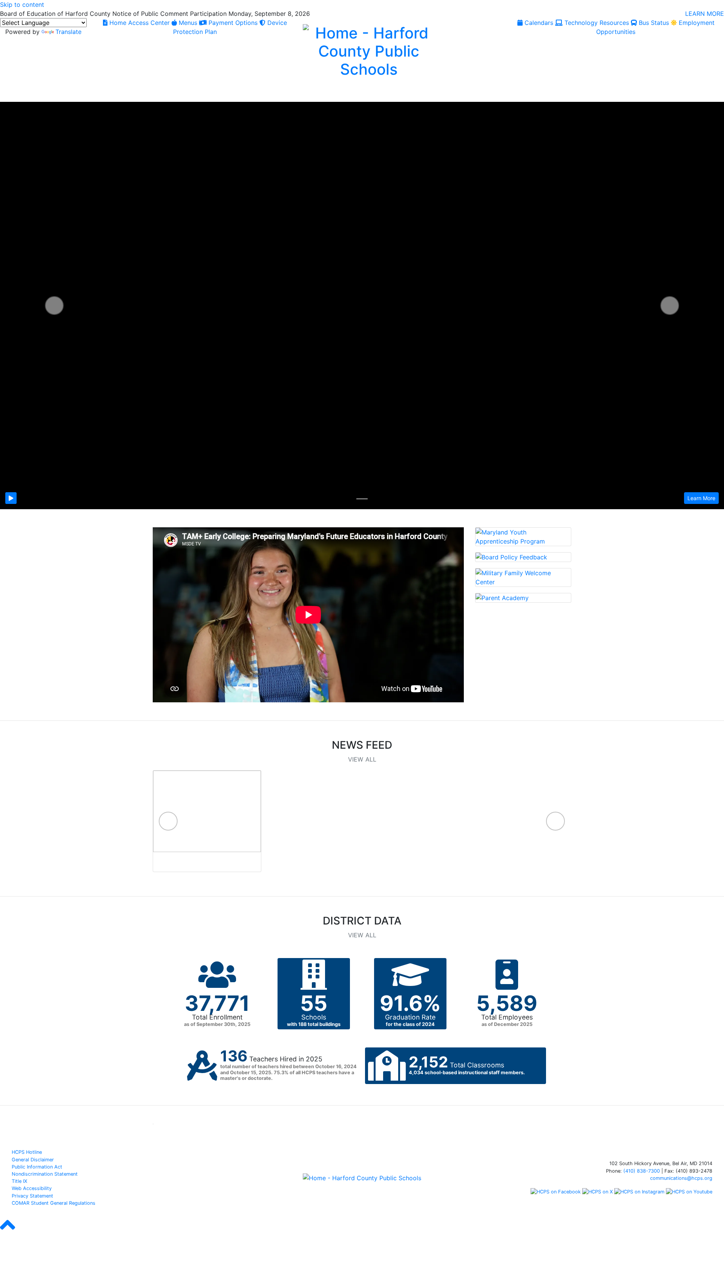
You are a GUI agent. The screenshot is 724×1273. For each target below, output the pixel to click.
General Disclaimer (33, 1159)
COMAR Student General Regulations (53, 1203)
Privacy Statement (32, 1196)
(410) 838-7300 (641, 1171)
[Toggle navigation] (14, 93)
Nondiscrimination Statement (45, 1174)
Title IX (19, 1181)
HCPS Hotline (27, 1152)
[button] (54, 305)
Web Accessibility (32, 1188)
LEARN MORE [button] (704, 13)
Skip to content (22, 4)
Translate (68, 31)
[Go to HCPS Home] (369, 50)
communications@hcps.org (681, 1178)
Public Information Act (37, 1167)
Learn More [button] (701, 498)
